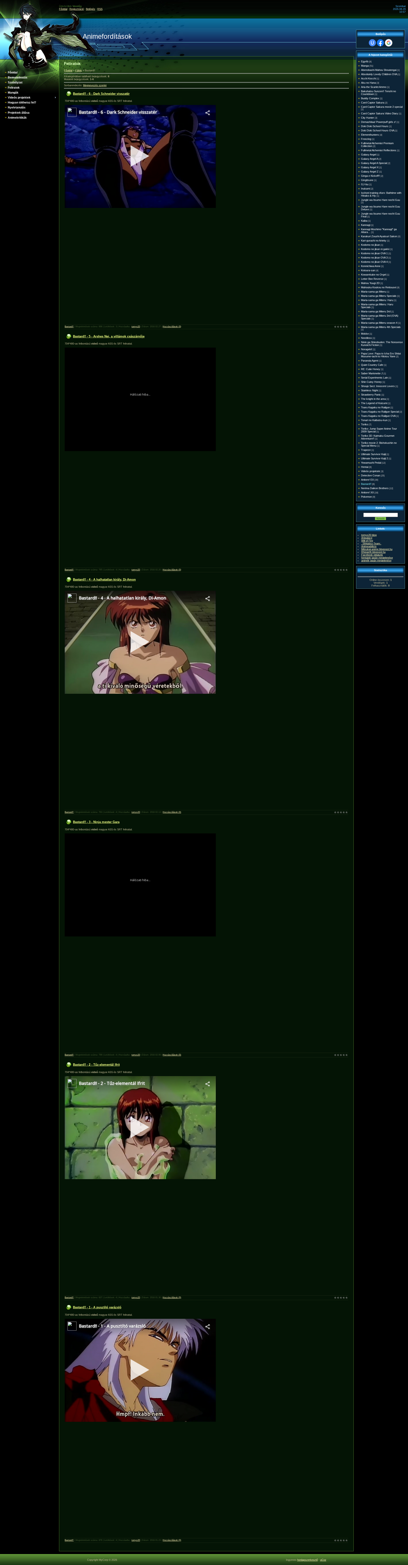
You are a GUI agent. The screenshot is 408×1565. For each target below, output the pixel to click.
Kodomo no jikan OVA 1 (374, 253)
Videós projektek (370, 471)
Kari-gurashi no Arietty (373, 240)
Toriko (364, 424)
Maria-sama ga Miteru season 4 (379, 322)
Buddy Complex (370, 98)
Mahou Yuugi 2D (370, 283)
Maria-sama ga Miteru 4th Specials (381, 327)
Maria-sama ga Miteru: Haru (377, 300)
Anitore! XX (367, 492)
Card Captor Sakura (372, 102)
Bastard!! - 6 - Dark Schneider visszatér (101, 93)
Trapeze (366, 449)
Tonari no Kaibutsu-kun (374, 420)
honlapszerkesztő (307, 1559)
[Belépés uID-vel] (372, 42)
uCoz (323, 1559)
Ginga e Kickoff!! (370, 175)
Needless (366, 337)
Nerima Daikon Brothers (375, 488)
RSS (99, 9)
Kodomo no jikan (370, 244)
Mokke (365, 333)
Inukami (365, 188)
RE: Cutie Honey (370, 369)
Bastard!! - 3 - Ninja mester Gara (96, 822)
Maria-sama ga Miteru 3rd (376, 311)
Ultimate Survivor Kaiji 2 (374, 458)
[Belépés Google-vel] (388, 43)
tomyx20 (136, 326)
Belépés (90, 9)
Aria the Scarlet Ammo (373, 87)
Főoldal (63, 9)
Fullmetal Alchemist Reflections (378, 150)
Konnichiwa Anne (370, 266)
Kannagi (365, 225)
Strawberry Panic (371, 394)
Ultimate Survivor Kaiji (373, 454)
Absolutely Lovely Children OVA (379, 74)
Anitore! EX (367, 479)
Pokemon (366, 496)
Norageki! (366, 349)
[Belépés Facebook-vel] (380, 42)
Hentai (364, 467)
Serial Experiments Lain (374, 377)
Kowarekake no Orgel (373, 274)
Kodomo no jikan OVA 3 (374, 257)
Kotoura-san (368, 270)
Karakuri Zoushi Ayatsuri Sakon (379, 236)
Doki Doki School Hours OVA (377, 130)
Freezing (366, 139)
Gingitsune (367, 180)
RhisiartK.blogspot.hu (373, 552)
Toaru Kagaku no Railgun (375, 407)
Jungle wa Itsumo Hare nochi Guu (380, 199)
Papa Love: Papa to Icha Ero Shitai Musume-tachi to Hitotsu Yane (381, 355)
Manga (365, 65)
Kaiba (364, 220)
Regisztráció (76, 9)
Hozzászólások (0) (172, 326)
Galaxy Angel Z (369, 171)
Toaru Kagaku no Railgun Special (380, 411)
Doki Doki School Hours (374, 126)
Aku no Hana (368, 82)
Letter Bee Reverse (372, 278)
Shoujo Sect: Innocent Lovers (378, 386)
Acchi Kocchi (368, 78)
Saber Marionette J (372, 373)
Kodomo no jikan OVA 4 (374, 261)
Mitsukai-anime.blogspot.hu (376, 549)
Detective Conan (370, 475)
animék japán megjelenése (376, 560)
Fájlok (78, 70)
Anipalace (366, 537)
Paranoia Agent (369, 360)
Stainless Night (369, 390)
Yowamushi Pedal (371, 462)
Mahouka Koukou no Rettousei (378, 287)
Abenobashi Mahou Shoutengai (378, 70)
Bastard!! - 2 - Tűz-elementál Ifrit (96, 1064)
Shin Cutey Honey (371, 381)
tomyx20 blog (369, 535)
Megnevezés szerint (94, 85)
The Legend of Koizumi (374, 403)
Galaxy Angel (368, 154)
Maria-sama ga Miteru (373, 291)
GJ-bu (364, 184)
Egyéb (364, 61)
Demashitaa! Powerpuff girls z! (378, 122)
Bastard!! (69, 326)
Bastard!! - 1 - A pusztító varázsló (97, 1307)
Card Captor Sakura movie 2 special (382, 106)
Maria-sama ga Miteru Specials (378, 295)
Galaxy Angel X (369, 167)
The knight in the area (373, 398)
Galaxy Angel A (369, 158)
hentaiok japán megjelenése (377, 557)
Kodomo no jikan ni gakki (375, 249)
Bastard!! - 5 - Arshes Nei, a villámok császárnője (108, 336)
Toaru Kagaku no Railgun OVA (378, 415)
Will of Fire (367, 540)
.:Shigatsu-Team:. (371, 543)
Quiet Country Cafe (372, 364)
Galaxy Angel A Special (374, 163)
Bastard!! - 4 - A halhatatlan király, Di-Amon (104, 579)
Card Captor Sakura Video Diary (379, 113)
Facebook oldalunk (372, 554)
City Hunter (367, 117)
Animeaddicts (369, 546)
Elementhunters (370, 134)
